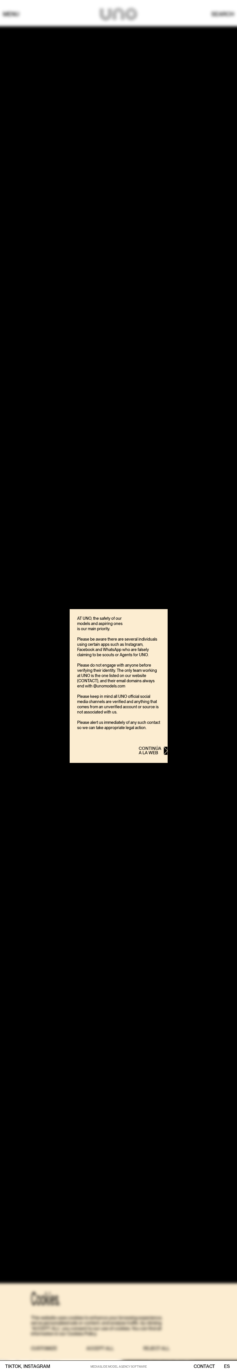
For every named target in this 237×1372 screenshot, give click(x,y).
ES (226, 1366)
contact (204, 1366)
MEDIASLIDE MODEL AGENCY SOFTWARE (118, 1366)
